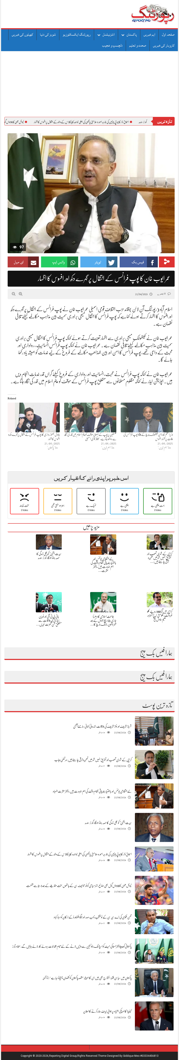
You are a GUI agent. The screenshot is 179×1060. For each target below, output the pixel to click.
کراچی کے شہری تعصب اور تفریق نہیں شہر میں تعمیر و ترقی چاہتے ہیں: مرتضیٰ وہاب (93, 760)
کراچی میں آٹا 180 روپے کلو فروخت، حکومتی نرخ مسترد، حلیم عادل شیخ (159, 615)
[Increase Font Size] (20, 294)
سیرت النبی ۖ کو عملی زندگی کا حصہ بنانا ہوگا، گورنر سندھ (108, 822)
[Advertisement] (89, 84)
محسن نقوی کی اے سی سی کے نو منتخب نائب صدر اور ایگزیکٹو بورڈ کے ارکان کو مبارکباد (93, 917)
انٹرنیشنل (109, 34)
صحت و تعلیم (137, 45)
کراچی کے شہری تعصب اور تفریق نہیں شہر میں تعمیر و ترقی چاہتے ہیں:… (159, 558)
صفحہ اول (168, 34)
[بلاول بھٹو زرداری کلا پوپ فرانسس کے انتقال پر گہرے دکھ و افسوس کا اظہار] (34, 418)
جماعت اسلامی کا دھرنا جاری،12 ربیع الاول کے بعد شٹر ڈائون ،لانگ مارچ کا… (103, 620)
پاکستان (132, 34)
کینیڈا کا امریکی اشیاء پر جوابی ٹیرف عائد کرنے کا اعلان (107, 1011)
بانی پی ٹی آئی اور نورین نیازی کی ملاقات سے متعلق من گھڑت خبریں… (49, 620)
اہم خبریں (149, 34)
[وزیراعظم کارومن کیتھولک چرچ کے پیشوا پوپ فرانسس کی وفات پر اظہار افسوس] (147, 418)
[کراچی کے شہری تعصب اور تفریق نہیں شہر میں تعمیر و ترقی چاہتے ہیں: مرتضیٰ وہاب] (154, 765)
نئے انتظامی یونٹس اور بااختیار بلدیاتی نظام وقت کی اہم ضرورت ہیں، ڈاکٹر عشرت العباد (92, 791)
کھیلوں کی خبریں (22, 34)
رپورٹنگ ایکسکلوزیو (77, 34)
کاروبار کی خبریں (164, 45)
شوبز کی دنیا (48, 34)
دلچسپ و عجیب (112, 45)
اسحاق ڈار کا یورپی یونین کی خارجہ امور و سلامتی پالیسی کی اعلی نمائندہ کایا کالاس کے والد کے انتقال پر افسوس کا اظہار (79, 854)
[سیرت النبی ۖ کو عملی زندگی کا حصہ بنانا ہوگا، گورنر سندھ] (154, 827)
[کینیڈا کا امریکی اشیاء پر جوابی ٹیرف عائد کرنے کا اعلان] (154, 1016)
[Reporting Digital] (142, 14)
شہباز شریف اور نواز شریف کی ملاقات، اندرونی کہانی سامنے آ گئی (102, 726)
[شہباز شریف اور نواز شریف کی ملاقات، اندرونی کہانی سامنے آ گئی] (154, 731)
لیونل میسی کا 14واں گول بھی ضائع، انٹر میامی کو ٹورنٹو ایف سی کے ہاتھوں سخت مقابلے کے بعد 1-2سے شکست (79, 885)
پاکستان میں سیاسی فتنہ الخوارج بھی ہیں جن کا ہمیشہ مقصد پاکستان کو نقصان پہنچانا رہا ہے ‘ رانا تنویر (87, 978)
